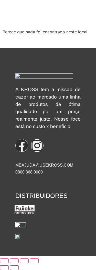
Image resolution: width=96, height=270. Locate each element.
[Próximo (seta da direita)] (14, 267)
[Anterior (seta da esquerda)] (4, 267)
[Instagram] (37, 145)
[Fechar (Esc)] (34, 260)
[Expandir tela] (14, 260)
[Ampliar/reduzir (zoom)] (4, 260)
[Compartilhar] (24, 260)
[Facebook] (21, 145)
